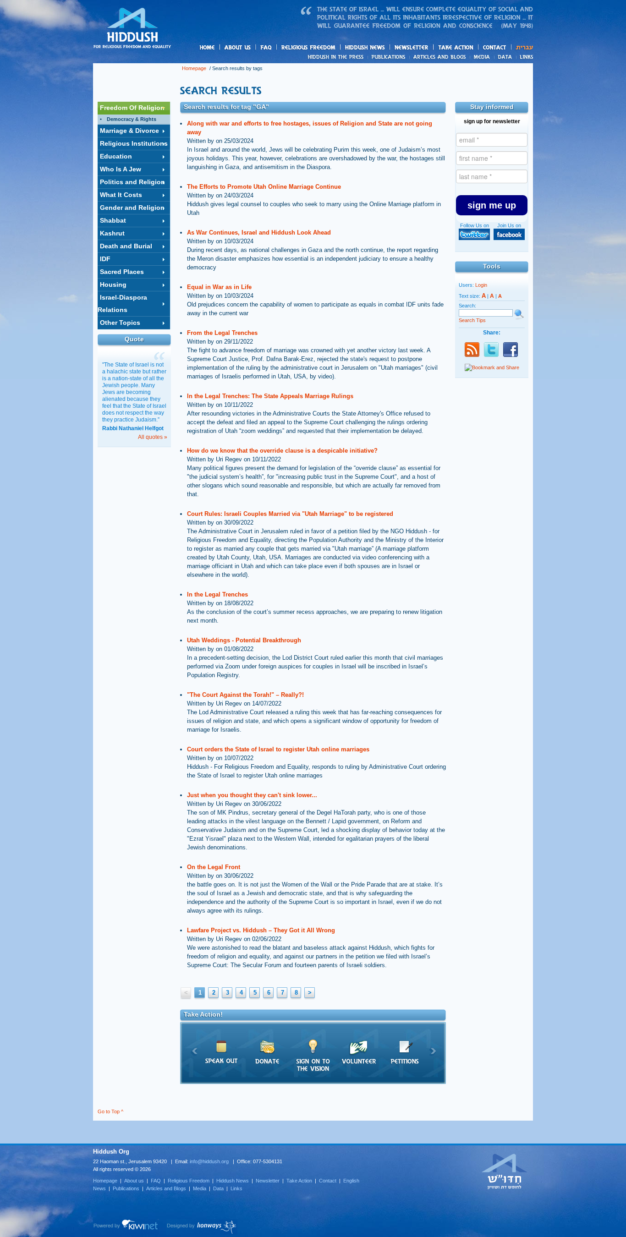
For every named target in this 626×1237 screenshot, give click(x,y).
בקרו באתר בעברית (504, 1171)
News (337, 56)
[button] (491, 205)
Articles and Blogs (166, 1188)
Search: (467, 305)
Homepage (132, 29)
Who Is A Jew (120, 169)
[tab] (134, 108)
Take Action (299, 1180)
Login (481, 285)
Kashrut (112, 233)
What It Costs (121, 194)
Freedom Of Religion (132, 107)
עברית (522, 47)
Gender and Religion (132, 207)
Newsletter (412, 47)
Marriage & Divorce (129, 130)
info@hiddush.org (209, 1161)
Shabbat (113, 220)
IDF (105, 259)
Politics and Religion (132, 182)
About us (253, 48)
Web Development (126, 1227)
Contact (494, 47)
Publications (389, 56)
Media (482, 56)
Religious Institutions (134, 143)
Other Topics (120, 322)
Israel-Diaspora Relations (122, 303)
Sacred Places (122, 271)
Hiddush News (382, 48)
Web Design (201, 1227)
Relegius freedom (330, 48)
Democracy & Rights (131, 119)
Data (505, 56)
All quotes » (152, 437)
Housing (113, 284)
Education (116, 156)
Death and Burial (126, 246)
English (351, 1180)
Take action (470, 48)
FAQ (266, 47)
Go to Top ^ (110, 1111)
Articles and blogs (457, 57)
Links (524, 56)
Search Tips (472, 320)
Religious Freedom (188, 1180)
